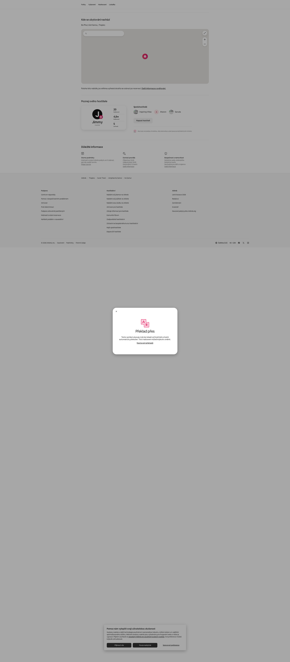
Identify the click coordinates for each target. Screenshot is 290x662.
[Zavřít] (116, 311)
